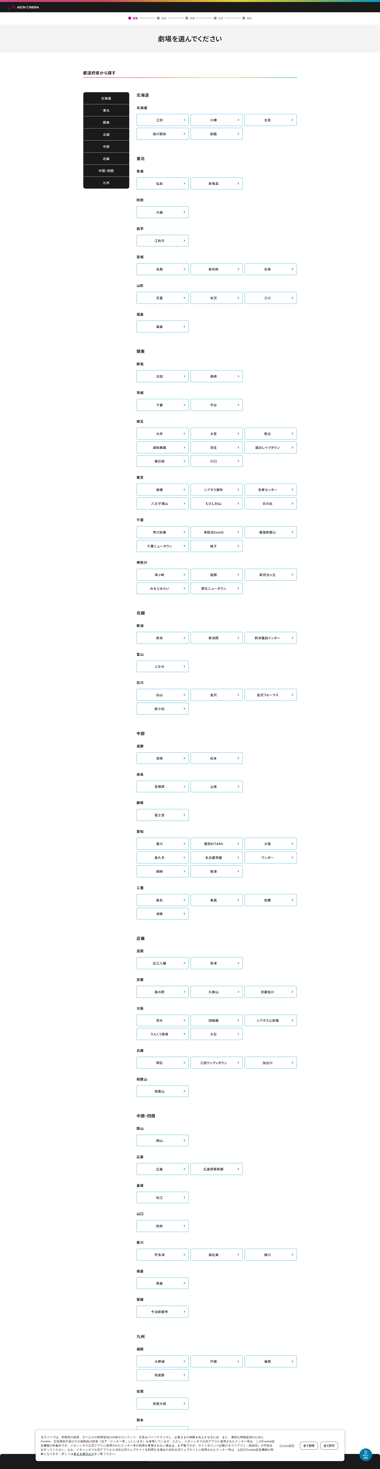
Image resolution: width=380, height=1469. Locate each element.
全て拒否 (308, 1445)
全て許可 (329, 1445)
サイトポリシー (83, 1453)
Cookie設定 (286, 1445)
